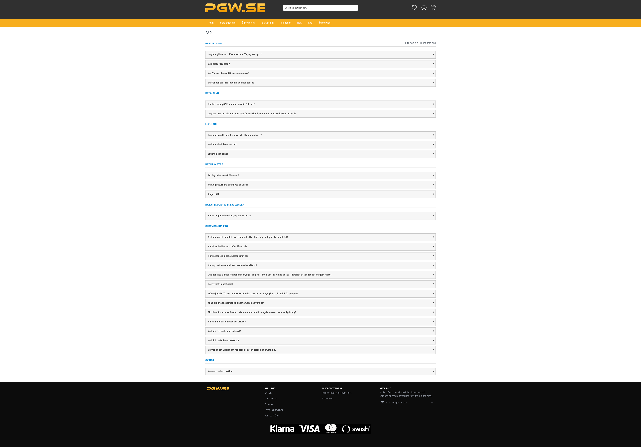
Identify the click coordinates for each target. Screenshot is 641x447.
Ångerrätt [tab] (213, 194)
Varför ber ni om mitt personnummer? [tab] (228, 73)
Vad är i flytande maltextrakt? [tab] (224, 331)
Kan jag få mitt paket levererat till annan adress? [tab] (235, 135)
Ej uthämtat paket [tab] (218, 153)
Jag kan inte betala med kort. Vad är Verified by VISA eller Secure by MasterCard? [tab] (252, 113)
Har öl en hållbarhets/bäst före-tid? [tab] (227, 246)
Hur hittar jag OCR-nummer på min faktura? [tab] (231, 104)
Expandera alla (428, 43)
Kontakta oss (272, 398)
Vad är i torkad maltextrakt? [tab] (223, 340)
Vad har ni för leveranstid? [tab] (222, 144)
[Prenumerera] (432, 403)
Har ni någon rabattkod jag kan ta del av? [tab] (230, 215)
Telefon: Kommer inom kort (336, 393)
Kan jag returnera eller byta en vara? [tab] (228, 184)
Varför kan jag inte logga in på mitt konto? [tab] (231, 82)
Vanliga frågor (272, 415)
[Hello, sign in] (423, 9)
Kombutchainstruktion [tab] (220, 371)
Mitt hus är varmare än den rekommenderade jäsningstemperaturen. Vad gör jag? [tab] (252, 312)
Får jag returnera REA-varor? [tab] (223, 175)
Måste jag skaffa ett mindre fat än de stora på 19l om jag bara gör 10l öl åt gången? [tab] (253, 293)
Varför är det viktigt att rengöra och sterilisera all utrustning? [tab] (242, 349)
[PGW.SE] (235, 7)
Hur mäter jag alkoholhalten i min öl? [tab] (228, 256)
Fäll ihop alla (411, 43)
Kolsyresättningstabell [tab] (220, 284)
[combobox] (320, 8)
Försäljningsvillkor (274, 410)
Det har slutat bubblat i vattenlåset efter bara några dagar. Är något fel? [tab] (248, 237)
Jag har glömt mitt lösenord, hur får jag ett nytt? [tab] (235, 54)
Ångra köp (327, 398)
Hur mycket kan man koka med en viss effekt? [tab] (232, 265)
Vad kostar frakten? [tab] (219, 64)
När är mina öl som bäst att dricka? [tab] (227, 321)
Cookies (269, 404)
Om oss (269, 393)
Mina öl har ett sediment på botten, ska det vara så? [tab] (236, 303)
